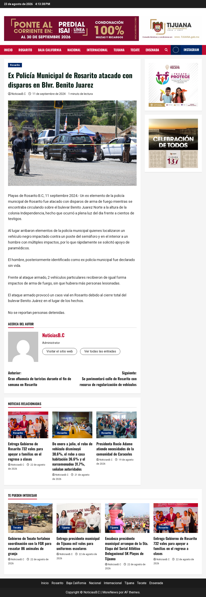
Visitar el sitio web (59, 351)
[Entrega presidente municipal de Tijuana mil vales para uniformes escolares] (79, 518)
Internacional (97, 49)
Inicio (8, 49)
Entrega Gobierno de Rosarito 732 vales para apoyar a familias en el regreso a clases (25, 451)
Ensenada (152, 49)
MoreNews (110, 592)
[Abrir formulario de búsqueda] (166, 50)
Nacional (74, 49)
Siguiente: (108, 378)
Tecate (135, 49)
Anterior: (39, 378)
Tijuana (119, 49)
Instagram (191, 49)
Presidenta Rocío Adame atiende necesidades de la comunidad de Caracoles (115, 448)
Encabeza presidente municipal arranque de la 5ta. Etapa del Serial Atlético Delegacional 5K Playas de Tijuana (126, 548)
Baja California (49, 49)
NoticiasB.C (18, 93)
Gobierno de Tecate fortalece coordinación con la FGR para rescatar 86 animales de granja (29, 546)
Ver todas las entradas (100, 351)
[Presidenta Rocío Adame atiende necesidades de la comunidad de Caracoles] (116, 425)
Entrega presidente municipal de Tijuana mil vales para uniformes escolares (78, 543)
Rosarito (25, 49)
